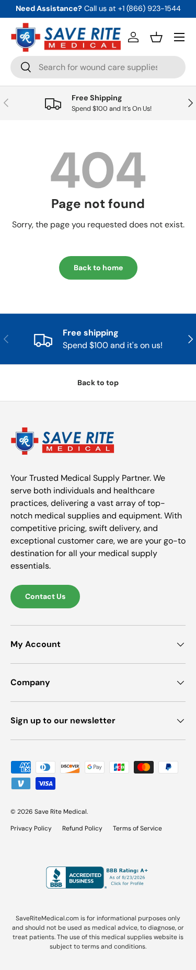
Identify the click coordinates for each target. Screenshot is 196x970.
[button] (156, 37)
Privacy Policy (31, 828)
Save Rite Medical (60, 811)
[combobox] (98, 67)
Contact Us (45, 596)
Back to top (98, 382)
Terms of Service (137, 828)
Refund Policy (82, 828)
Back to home (98, 267)
